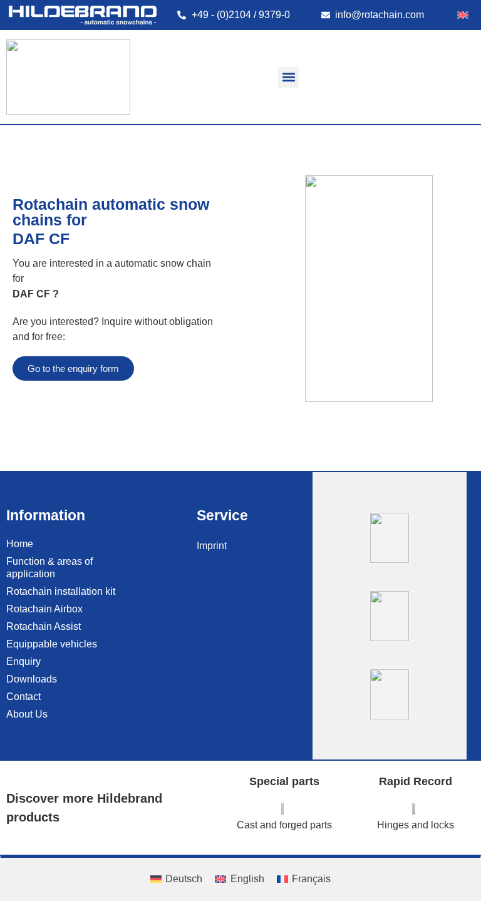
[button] (288, 77)
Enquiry (23, 661)
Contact (23, 696)
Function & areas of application (49, 567)
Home (19, 543)
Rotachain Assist (43, 626)
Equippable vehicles (51, 644)
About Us (27, 714)
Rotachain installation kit (60, 591)
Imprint (212, 545)
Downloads (31, 679)
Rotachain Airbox (44, 609)
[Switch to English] (463, 15)
